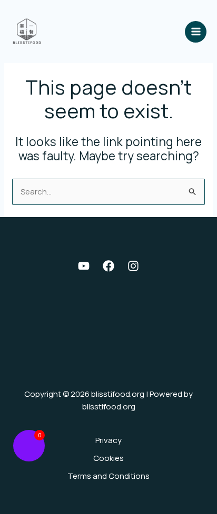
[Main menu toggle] (195, 32)
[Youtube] (84, 266)
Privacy (108, 440)
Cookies (108, 458)
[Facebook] (108, 266)
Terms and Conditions (108, 475)
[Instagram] (133, 266)
